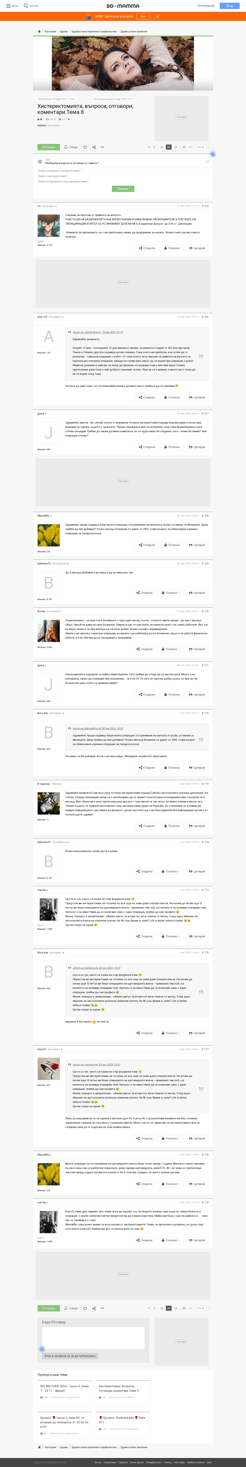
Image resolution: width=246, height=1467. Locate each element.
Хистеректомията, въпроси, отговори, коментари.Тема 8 (85, 109)
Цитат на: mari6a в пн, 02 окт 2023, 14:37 (96, 967)
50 (184, 147)
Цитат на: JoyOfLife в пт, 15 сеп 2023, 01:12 (98, 332)
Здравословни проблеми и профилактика (94, 1447)
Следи (73, 147)
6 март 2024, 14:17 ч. (125, 99)
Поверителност (154, 1462)
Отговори (48, 147)
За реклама (110, 1462)
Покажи (123, 189)
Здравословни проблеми (121, 1397)
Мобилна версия (196, 1462)
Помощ (168, 1462)
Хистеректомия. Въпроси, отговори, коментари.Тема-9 (119, 1388)
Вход (230, 6)
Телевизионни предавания (65, 1397)
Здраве (64, 1447)
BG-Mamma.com (58, 1462)
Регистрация (205, 5)
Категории (50, 1447)
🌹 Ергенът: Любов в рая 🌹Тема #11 (122, 1420)
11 (162, 147)
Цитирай (199, 248)
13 (175, 147)
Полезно (174, 248)
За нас (98, 1462)
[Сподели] (93, 147)
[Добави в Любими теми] (85, 147)
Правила (123, 1462)
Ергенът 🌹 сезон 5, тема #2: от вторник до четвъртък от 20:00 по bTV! (64, 1422)
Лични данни (137, 1462)
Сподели (149, 248)
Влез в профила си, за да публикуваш (70, 1356)
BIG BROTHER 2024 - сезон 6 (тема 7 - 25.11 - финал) (64, 1388)
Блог (209, 1462)
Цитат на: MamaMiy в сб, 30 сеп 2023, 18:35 (98, 728)
